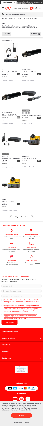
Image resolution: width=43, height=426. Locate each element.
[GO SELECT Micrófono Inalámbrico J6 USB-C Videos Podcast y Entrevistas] (11, 192)
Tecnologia (12, 18)
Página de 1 (20, 217)
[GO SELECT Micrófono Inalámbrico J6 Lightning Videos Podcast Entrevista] (31, 148)
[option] (21, 2)
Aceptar (21, 415)
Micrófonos (27, 18)
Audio (20, 18)
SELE (35, 18)
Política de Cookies (25, 410)
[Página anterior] (10, 216)
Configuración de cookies (21, 422)
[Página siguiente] (32, 216)
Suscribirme (10, 322)
